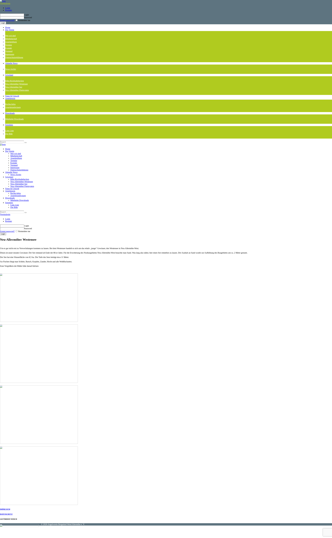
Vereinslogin (5, 3)
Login (7, 8)
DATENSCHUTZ (6, 514)
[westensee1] (39, 443)
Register (8, 10)
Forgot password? (7, 20)
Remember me (24, 20)
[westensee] (39, 321)
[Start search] (26, 212)
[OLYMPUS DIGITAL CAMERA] (39, 382)
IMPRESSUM (5, 509)
